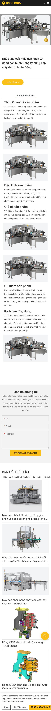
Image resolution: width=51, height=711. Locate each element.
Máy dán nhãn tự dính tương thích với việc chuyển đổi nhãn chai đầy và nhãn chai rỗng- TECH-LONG (24, 559)
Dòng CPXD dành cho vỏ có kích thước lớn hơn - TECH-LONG (24, 686)
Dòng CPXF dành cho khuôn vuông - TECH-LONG (23, 644)
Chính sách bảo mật (14, 701)
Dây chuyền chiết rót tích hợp (16, 477)
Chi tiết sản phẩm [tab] (25, 95)
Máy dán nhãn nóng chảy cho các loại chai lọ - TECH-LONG (24, 602)
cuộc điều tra (13, 82)
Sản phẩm (37, 477)
